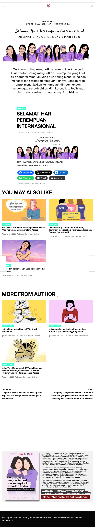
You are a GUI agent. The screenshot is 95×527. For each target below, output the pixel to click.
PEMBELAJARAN (8, 326)
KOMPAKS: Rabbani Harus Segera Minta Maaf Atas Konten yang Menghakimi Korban (23, 228)
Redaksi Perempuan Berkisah (42, 133)
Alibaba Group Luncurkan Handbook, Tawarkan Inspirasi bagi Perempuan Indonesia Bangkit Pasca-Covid (70, 229)
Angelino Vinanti (27, 275)
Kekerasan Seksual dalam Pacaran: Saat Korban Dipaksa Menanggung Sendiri (67, 330)
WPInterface (7, 520)
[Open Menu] (4, 6)
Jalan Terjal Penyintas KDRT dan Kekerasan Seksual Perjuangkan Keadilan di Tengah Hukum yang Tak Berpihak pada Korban (22, 370)
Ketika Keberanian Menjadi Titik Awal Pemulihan (19, 330)
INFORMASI (21, 108)
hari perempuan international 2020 (32, 184)
